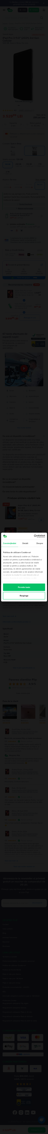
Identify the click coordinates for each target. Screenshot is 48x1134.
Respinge (24, 595)
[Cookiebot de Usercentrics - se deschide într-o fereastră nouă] (34, 536)
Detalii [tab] (25, 543)
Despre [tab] (39, 543)
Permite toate (24, 587)
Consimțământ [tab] (9, 543)
